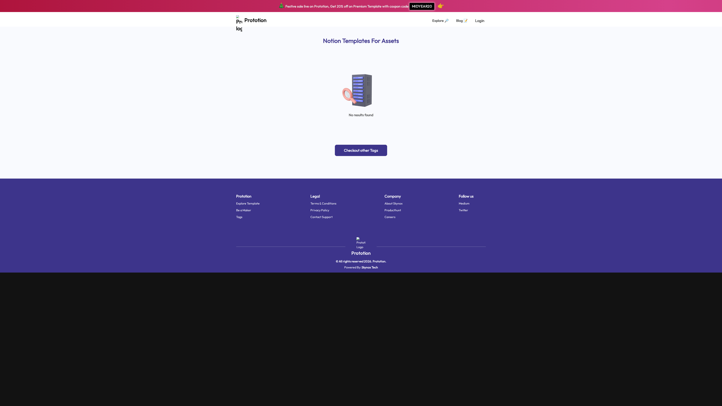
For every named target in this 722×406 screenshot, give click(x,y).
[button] (361, 150)
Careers (390, 217)
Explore (440, 20)
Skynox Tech (370, 267)
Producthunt (393, 210)
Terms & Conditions (323, 203)
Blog (462, 20)
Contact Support (321, 217)
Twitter (463, 210)
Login (479, 20)
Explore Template (248, 203)
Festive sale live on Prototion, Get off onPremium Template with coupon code (361, 5)
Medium (464, 203)
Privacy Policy (319, 210)
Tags (239, 217)
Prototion (361, 253)
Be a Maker (243, 210)
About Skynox (394, 203)
